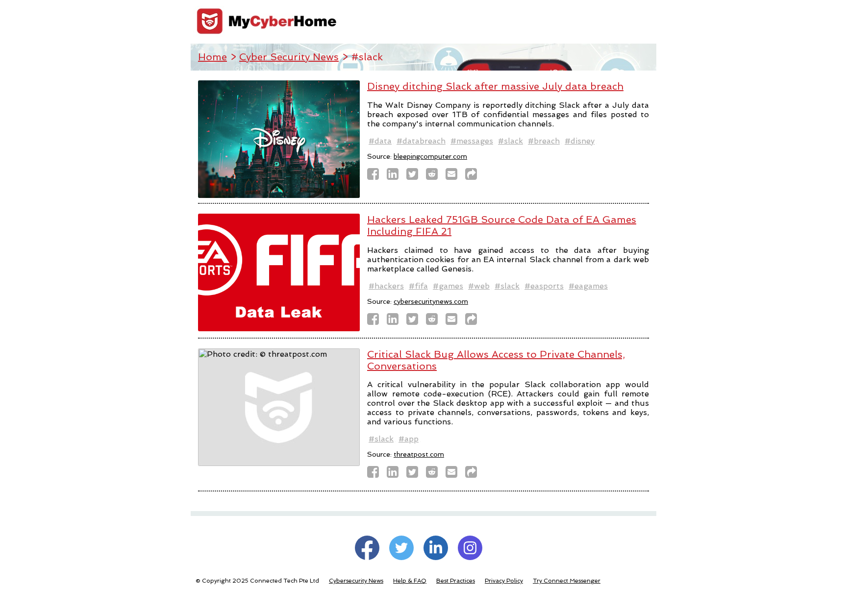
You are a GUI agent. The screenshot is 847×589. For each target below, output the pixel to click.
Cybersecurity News (356, 580)
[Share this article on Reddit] (435, 176)
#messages (471, 141)
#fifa (418, 286)
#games (448, 286)
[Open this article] (474, 176)
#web (479, 286)
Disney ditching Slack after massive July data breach (495, 86)
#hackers (386, 286)
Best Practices (455, 580)
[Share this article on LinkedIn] (395, 176)
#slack (510, 141)
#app (409, 438)
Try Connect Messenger (566, 580)
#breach (544, 141)
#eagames (588, 286)
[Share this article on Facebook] (376, 176)
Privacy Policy (504, 580)
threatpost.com (419, 454)
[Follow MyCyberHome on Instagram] (470, 548)
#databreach (421, 141)
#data (380, 141)
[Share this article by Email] (454, 176)
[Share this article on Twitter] (415, 176)
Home (212, 57)
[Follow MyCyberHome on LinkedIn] (436, 548)
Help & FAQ (409, 580)
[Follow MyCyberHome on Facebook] (367, 548)
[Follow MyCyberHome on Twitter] (401, 548)
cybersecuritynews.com (431, 301)
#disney (580, 141)
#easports (544, 286)
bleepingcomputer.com (430, 156)
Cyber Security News (289, 57)
